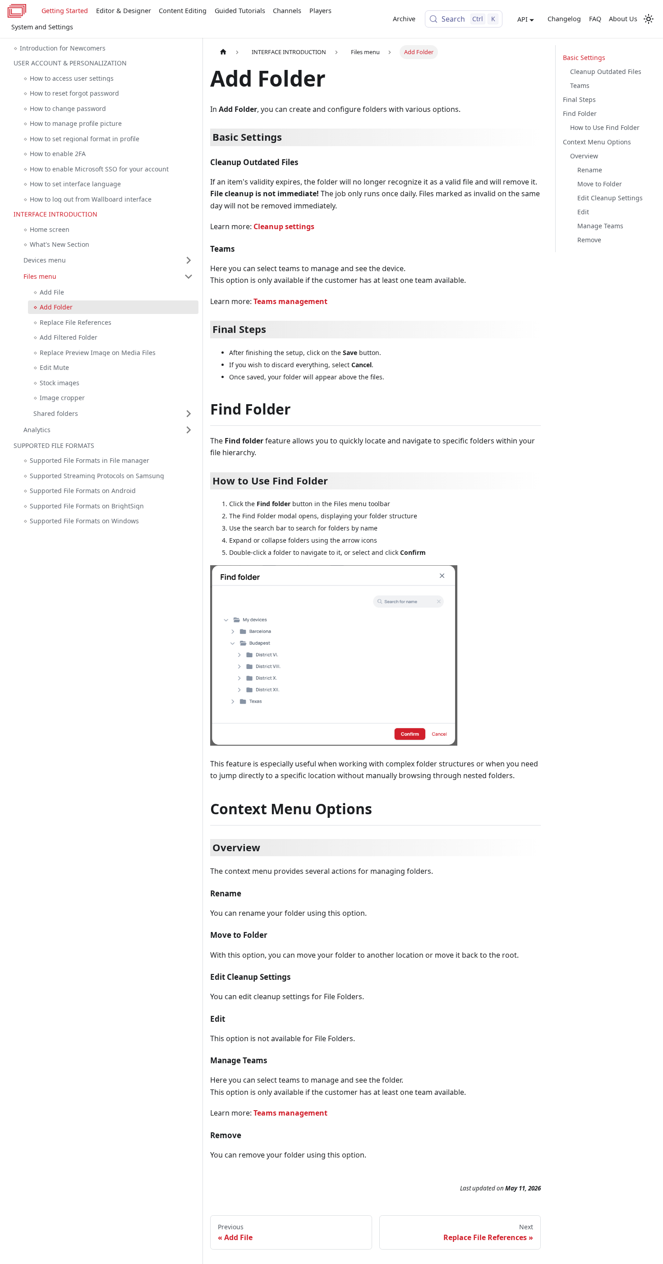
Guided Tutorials (240, 10)
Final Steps (579, 99)
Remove (589, 239)
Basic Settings (584, 57)
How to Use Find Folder (605, 127)
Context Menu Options (597, 141)
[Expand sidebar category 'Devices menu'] (188, 260)
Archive (404, 18)
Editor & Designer (123, 10)
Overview (584, 155)
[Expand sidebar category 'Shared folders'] (188, 413)
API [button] (522, 19)
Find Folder (580, 113)
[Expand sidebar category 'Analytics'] (188, 430)
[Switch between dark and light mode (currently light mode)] (648, 19)
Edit (583, 212)
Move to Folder (599, 184)
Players (320, 10)
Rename (589, 170)
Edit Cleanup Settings (610, 198)
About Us (623, 18)
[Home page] (223, 52)
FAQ (595, 18)
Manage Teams (600, 225)
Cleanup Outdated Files (605, 71)
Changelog (564, 18)
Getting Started (64, 10)
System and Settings (42, 27)
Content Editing (183, 10)
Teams (579, 85)
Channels (287, 10)
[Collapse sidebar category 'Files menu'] (188, 276)
